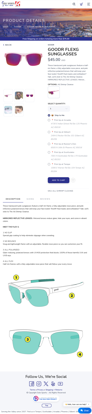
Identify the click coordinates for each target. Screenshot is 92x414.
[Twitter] (46, 383)
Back (8, 45)
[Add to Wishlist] (73, 180)
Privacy (40, 389)
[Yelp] (53, 383)
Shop (6, 27)
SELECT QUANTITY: (57, 103)
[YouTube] (60, 383)
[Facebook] (31, 383)
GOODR (18, 27)
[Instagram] (38, 383)
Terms (32, 389)
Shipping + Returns (54, 389)
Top (46, 405)
